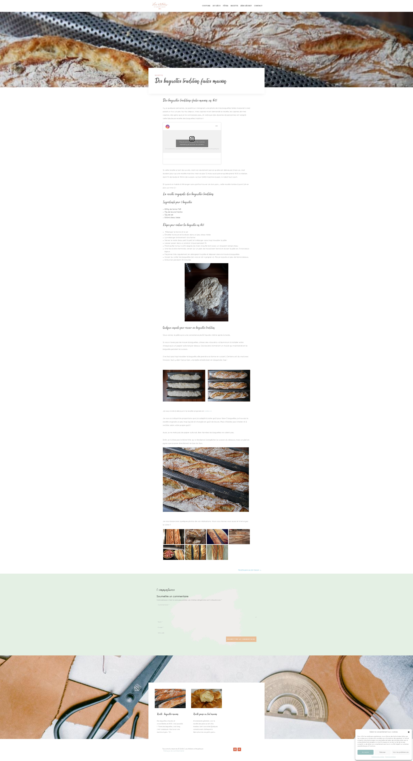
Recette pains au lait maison (205, 714)
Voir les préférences (401, 752)
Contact (258, 6)
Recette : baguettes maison (167, 714)
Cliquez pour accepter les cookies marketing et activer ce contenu (192, 143)
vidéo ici (208, 411)
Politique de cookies (378, 756)
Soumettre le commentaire (241, 639)
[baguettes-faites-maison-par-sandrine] (239, 543)
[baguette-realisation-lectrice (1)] (173, 543)
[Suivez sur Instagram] (235, 749)
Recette (234, 6)
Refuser (383, 752)
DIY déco (217, 6)
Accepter (365, 752)
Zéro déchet (246, 6)
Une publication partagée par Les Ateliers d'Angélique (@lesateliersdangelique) (192, 149)
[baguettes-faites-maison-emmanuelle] (195, 543)
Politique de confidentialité (173, 751)
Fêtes (225, 6)
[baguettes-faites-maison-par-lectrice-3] (217, 543)
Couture (206, 6)
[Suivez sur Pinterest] (239, 749)
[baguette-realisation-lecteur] (195, 559)
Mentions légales (390, 756)
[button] (409, 732)
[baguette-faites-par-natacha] (173, 559)
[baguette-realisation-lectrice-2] (217, 559)
